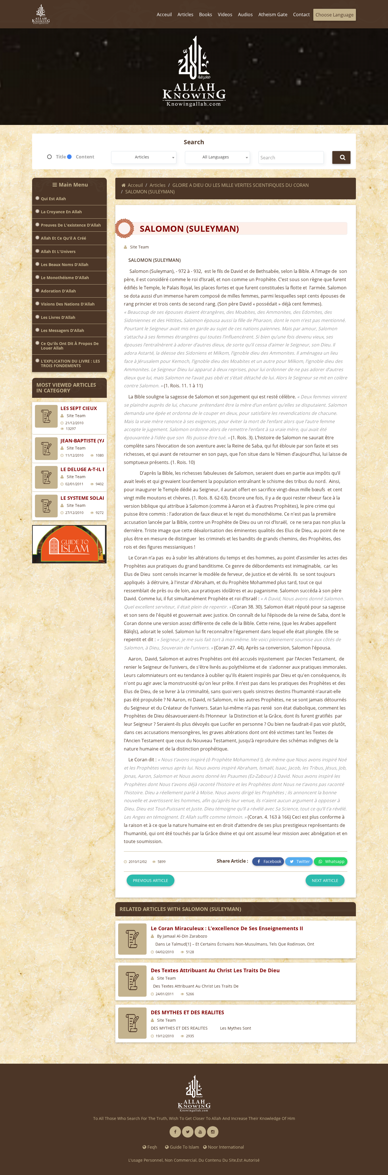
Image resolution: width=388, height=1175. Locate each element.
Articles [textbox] (142, 157)
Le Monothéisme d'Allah (65, 277)
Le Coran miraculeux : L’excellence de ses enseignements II (227, 928)
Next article (325, 880)
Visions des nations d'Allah (68, 304)
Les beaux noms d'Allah (64, 264)
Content (85, 157)
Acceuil (135, 185)
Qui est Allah (53, 198)
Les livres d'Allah (58, 317)
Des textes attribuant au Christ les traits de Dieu (215, 970)
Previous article (150, 880)
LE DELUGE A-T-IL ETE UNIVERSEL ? (101, 469)
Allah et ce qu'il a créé (63, 238)
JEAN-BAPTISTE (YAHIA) (88, 440)
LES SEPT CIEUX (79, 408)
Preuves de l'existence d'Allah (71, 225)
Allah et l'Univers (58, 251)
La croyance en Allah (61, 212)
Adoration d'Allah (58, 291)
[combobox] (143, 157)
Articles (158, 185)
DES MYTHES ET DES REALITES (187, 1012)
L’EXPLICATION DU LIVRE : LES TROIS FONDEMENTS (70, 363)
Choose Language (335, 15)
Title (61, 157)
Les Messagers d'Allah (62, 330)
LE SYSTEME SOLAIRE (85, 498)
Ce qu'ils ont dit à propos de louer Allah (70, 345)
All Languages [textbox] (216, 157)
